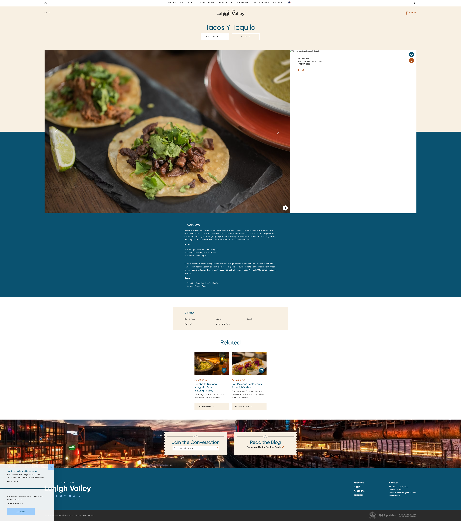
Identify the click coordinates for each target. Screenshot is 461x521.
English (290, 2)
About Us (359, 483)
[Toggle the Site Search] (415, 3)
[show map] (411, 60)
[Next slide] (278, 131)
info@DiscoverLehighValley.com (403, 492)
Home (47, 13)
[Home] (46, 3)
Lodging (223, 3)
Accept (20, 512)
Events (191, 3)
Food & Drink (206, 3)
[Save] (411, 54)
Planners (278, 3)
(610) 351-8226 (304, 64)
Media (357, 487)
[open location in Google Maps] (304, 51)
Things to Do (175, 3)
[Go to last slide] (56, 131)
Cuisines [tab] (189, 312)
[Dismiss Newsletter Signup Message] (51, 467)
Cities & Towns (240, 3)
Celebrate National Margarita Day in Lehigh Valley (205, 387)
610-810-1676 (394, 495)
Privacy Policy (88, 515)
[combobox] (290, 2)
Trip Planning (260, 3)
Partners (359, 491)
